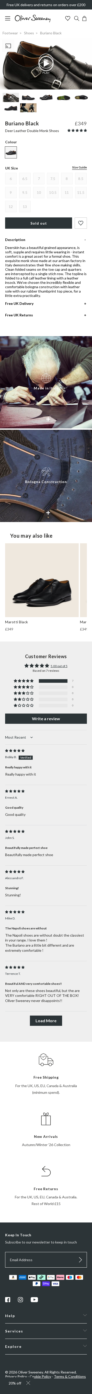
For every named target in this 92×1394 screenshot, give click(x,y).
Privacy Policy (16, 1376)
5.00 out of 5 (59, 666)
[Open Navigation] (9, 21)
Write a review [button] (46, 718)
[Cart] (84, 19)
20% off (15, 1383)
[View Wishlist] (68, 19)
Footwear (10, 33)
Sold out (38, 223)
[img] (15, 751)
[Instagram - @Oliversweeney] (20, 1301)
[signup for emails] (80, 1260)
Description (15, 239)
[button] (77, 130)
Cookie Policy (40, 1376)
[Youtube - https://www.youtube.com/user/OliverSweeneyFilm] (34, 1301)
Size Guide (79, 167)
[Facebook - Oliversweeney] (7, 1301)
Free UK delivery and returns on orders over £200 (46, 5)
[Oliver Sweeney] (33, 21)
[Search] (76, 19)
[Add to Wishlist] (80, 223)
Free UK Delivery (19, 303)
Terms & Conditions (70, 1376)
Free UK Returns (19, 315)
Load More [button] (46, 1020)
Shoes (29, 33)
